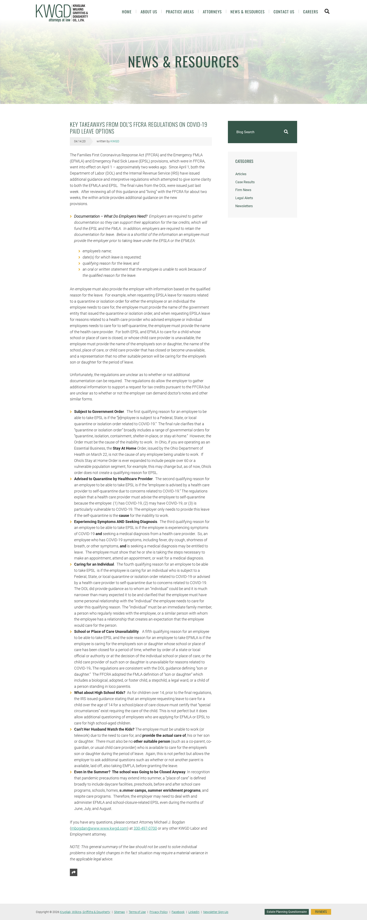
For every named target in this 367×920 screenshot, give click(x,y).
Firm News (243, 190)
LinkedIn (193, 912)
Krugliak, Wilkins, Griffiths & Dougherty (85, 912)
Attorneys (212, 12)
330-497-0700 (145, 828)
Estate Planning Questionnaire (287, 911)
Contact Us (284, 12)
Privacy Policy (159, 912)
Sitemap (119, 912)
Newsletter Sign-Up (215, 912)
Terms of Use (137, 912)
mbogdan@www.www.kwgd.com (99, 828)
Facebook (178, 912)
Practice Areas (180, 12)
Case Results (245, 182)
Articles (240, 174)
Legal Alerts (244, 198)
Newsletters (244, 206)
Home (127, 12)
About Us (149, 12)
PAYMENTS (321, 912)
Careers (310, 12)
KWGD (114, 141)
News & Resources (247, 12)
